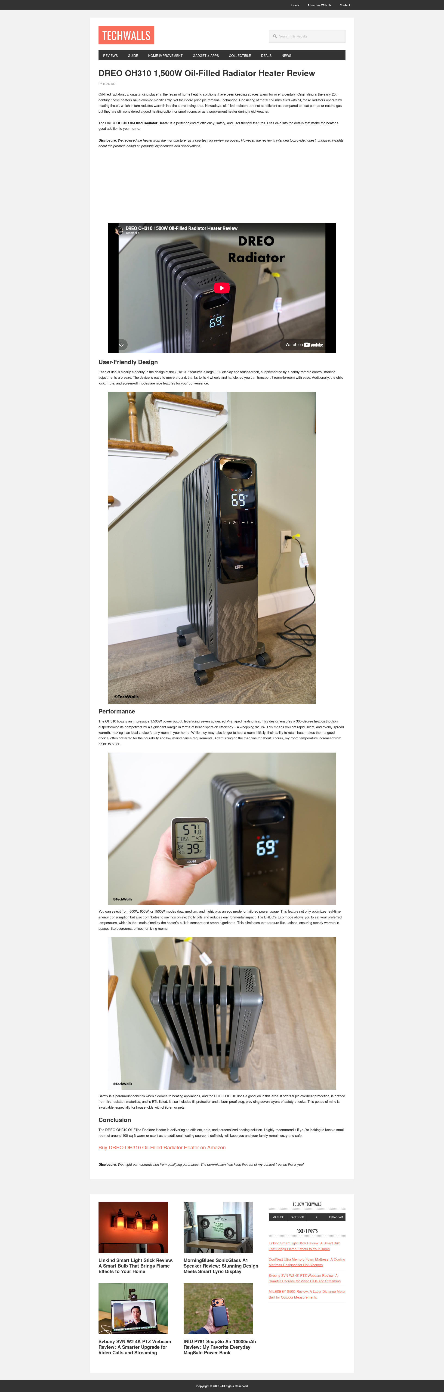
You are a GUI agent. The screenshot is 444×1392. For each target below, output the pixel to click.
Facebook (297, 1217)
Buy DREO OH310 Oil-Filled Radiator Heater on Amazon (162, 1147)
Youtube (278, 1217)
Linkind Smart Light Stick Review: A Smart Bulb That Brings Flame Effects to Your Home (136, 1265)
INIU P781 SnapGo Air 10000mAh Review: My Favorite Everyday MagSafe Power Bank (220, 1347)
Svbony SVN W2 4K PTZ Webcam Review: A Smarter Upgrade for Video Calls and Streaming (135, 1347)
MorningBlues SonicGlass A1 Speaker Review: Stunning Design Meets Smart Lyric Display (221, 1265)
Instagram (336, 1217)
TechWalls (126, 35)
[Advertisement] (222, 187)
